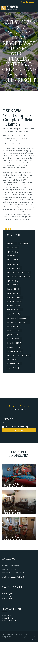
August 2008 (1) (13, 368)
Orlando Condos (7, 618)
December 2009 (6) (14, 339)
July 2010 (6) (11, 318)
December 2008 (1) (14, 364)
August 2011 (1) (13, 272)
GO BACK (8, 229)
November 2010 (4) (14, 301)
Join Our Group (7, 596)
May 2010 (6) (12, 322)
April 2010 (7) (24, 322)
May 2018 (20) (12, 247)
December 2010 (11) (14, 297)
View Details (8, 482)
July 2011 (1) (25, 272)
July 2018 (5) (11, 243)
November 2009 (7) (14, 343)
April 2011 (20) (12, 281)
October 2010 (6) (13, 306)
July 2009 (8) (25, 355)
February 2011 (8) (13, 289)
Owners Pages (7, 594)
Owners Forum (7, 599)
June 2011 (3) (12, 277)
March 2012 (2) (12, 260)
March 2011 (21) (13, 285)
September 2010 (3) (14, 310)
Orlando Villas (6, 615)
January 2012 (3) (13, 264)
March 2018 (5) (12, 256)
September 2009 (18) (14, 351)
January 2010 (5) (13, 335)
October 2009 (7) (13, 347)
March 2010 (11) (13, 326)
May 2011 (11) (24, 277)
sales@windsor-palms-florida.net (13, 577)
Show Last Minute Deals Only (16, 427)
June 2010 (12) (24, 318)
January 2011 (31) (13, 293)
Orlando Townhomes (9, 620)
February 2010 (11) (14, 330)
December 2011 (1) (14, 268)
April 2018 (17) (12, 252)
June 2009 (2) (12, 360)
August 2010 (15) (13, 314)
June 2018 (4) (23, 243)
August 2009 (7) (13, 355)
